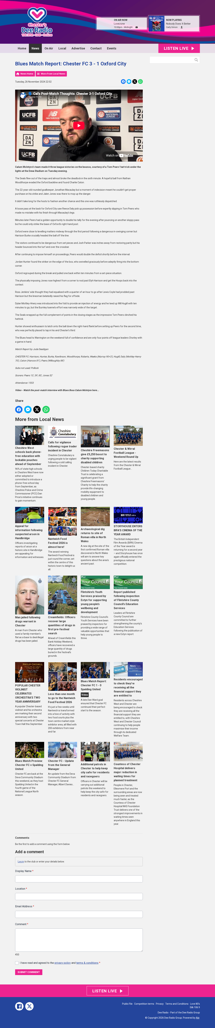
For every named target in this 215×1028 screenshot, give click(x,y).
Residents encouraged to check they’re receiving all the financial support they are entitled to (128, 687)
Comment (21, 924)
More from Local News (53, 73)
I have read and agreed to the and (60, 962)
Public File (127, 1003)
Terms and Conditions (176, 1003)
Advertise (78, 48)
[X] (29, 1006)
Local (62, 48)
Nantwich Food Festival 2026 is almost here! (58, 543)
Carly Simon (172, 27)
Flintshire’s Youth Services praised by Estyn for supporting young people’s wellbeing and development (94, 602)
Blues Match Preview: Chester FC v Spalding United (29, 765)
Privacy (160, 1003)
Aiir (197, 1017)
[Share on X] (134, 81)
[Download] (182, 27)
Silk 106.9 (195, 1007)
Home (22, 48)
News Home (26, 73)
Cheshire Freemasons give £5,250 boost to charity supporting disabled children (95, 456)
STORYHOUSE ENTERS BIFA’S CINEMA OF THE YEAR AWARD (128, 530)
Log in (21, 861)
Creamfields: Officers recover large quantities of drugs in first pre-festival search (61, 625)
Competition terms (144, 1003)
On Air (49, 48)
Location (21, 888)
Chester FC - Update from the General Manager (61, 765)
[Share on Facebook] (123, 81)
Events (111, 48)
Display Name (24, 871)
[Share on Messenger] (129, 81)
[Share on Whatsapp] (140, 81)
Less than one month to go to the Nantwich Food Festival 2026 (61, 698)
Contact (96, 48)
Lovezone (119, 23)
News (35, 48)
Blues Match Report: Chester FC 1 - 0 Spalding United (93, 685)
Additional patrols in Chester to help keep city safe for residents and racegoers (95, 770)
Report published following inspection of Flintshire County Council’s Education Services (126, 600)
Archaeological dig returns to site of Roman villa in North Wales (93, 535)
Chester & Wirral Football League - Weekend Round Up (126, 452)
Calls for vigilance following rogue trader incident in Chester (62, 446)
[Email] (137, 27)
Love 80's (195, 1003)
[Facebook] (19, 1006)
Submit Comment (29, 972)
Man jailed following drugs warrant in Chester (27, 621)
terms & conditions (87, 962)
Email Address (24, 906)
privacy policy (63, 962)
